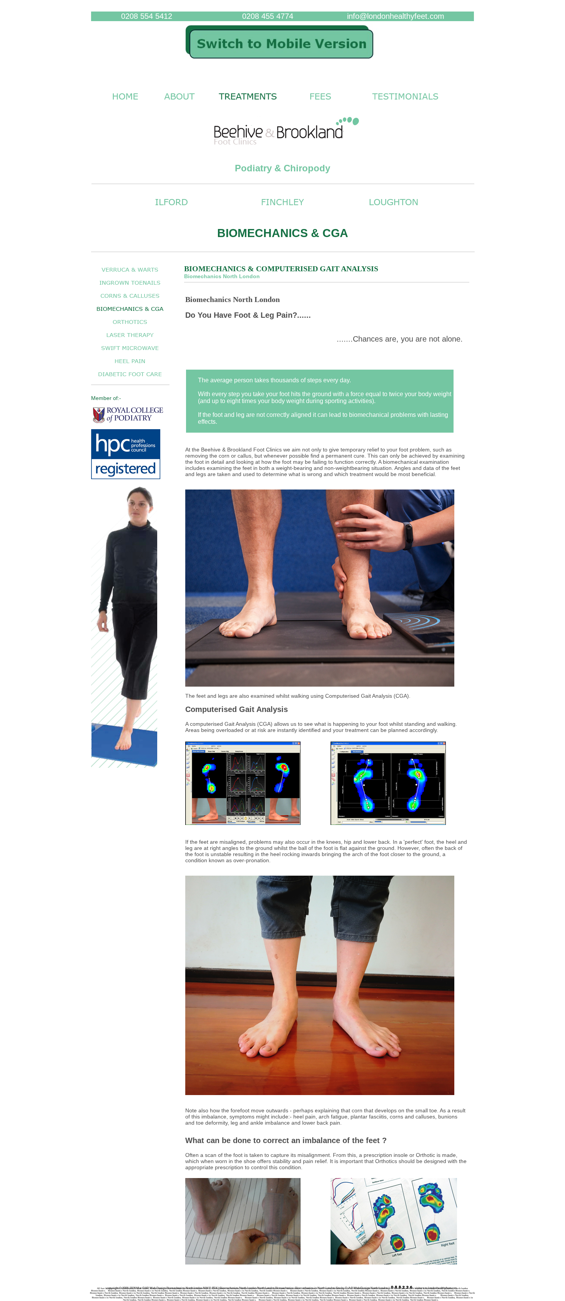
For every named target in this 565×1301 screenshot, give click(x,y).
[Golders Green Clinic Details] (282, 209)
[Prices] (320, 103)
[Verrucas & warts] (130, 273)
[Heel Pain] (130, 365)
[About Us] (179, 103)
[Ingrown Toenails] (130, 287)
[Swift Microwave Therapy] (130, 352)
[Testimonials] (405, 103)
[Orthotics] (130, 326)
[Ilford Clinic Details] (171, 209)
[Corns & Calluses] (130, 300)
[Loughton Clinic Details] (393, 209)
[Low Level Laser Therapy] (130, 339)
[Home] (282, 62)
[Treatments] (248, 103)
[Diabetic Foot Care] (130, 378)
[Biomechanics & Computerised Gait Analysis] (130, 313)
